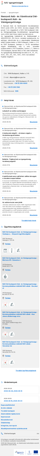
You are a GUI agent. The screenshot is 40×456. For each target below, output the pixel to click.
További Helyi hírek (28, 220)
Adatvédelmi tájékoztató (10, 414)
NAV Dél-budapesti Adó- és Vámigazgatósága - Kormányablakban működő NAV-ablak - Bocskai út (19, 286)
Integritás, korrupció (9, 426)
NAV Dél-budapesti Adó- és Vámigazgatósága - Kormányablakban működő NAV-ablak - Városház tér (19, 344)
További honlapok (8, 411)
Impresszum (5, 417)
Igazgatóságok (14, 12)
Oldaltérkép (5, 423)
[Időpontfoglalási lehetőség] (5, 250)
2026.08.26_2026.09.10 (13, 391)
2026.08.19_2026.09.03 (13, 401)
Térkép (7, 244)
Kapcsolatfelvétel (8, 405)
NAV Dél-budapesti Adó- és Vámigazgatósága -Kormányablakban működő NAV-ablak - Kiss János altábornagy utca (19, 314)
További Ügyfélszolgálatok (26, 371)
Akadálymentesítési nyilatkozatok (14, 428)
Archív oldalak (6, 408)
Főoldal (3, 12)
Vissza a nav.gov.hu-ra (20, 6)
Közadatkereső (7, 420)
